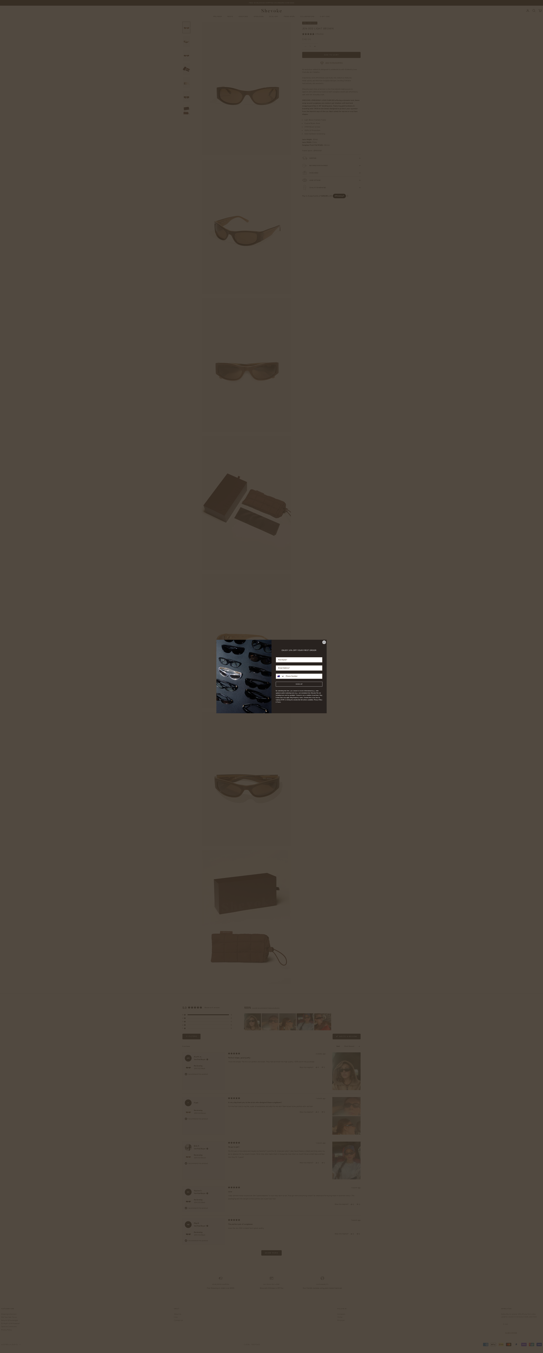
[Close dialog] (324, 642)
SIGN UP (299, 684)
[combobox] (280, 676)
